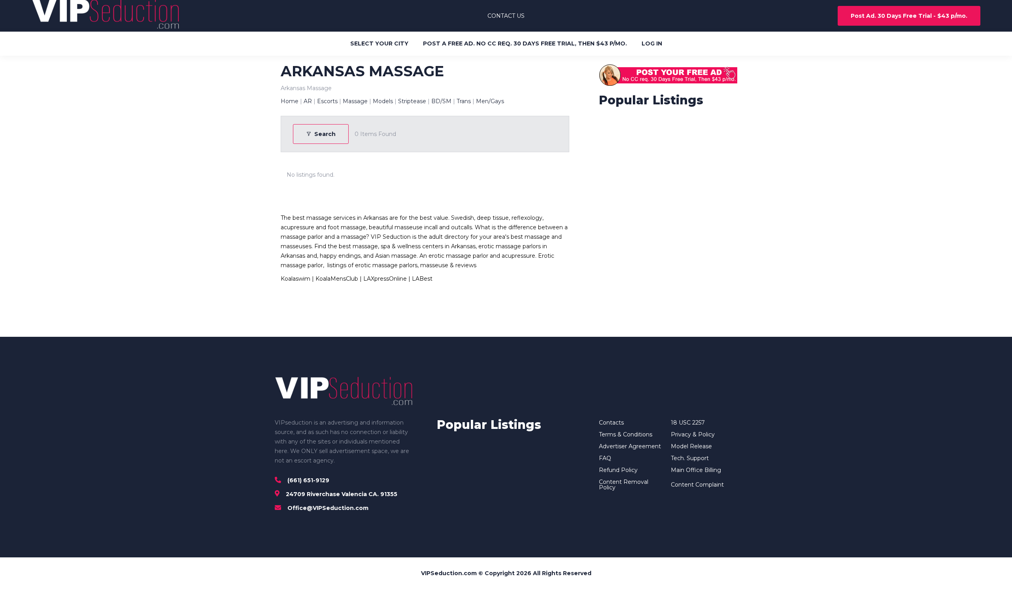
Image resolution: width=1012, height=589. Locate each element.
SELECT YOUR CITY (379, 43)
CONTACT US (506, 15)
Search (325, 134)
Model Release (691, 446)
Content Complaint (697, 484)
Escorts (327, 101)
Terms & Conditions (625, 434)
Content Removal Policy (623, 484)
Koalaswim (295, 278)
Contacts (611, 422)
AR (308, 101)
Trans (464, 101)
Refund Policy (618, 470)
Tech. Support (690, 458)
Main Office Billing (696, 470)
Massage (355, 101)
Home (289, 101)
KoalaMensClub (336, 278)
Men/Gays (490, 101)
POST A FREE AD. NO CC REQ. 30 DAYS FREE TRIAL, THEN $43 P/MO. (525, 43)
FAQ (605, 458)
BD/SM (441, 101)
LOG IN (652, 43)
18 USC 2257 (688, 422)
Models (383, 101)
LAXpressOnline (385, 278)
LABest (422, 278)
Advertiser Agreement (630, 446)
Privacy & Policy (693, 434)
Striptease (412, 101)
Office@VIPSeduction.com (327, 508)
